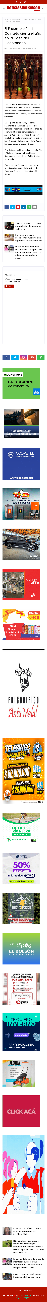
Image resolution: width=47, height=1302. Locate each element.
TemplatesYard (24, 1295)
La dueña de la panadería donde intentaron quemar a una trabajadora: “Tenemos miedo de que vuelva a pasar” (28, 252)
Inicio (6, 19)
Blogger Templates (23, 1298)
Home (19, 1291)
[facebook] (16, 2)
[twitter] (20, 2)
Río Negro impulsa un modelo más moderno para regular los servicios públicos (28, 238)
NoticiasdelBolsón (13, 48)
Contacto (28, 1291)
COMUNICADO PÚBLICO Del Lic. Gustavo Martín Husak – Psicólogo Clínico (27, 1231)
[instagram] (25, 2)
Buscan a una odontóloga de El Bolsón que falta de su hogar (27, 1275)
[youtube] (32, 357)
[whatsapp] (40, 357)
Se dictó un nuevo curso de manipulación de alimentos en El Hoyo (28, 226)
